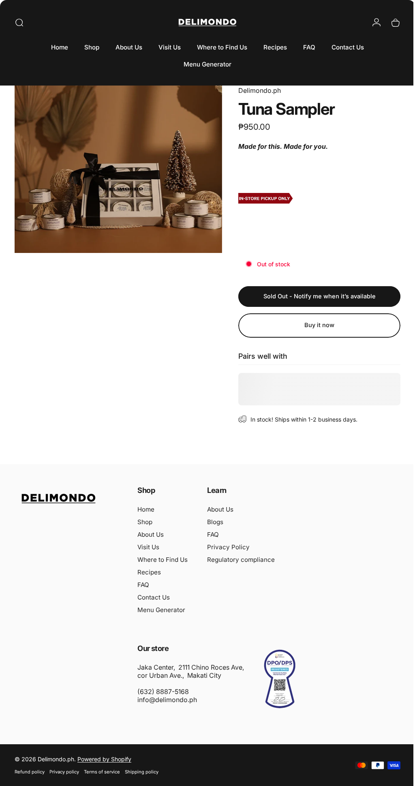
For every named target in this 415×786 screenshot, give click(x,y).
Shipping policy (141, 772)
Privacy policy (64, 772)
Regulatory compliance (241, 559)
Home (145, 509)
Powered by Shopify (104, 759)
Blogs (215, 522)
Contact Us (153, 597)
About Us (150, 534)
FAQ (143, 585)
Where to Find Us (162, 559)
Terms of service (102, 772)
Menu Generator (161, 610)
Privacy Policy (228, 547)
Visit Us (148, 547)
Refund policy (30, 772)
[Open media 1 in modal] (115, 167)
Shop (144, 522)
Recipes (149, 572)
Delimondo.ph (253, 90)
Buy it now (313, 325)
